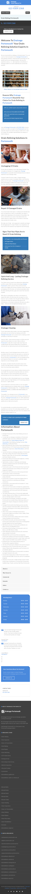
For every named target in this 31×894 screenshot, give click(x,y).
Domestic (5, 581)
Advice (4, 585)
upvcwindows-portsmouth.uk (8, 850)
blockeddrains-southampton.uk (9, 872)
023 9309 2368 (9, 23)
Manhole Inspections (7, 765)
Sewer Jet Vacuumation (7, 809)
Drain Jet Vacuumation (7, 743)
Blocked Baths (5, 787)
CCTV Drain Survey (6, 755)
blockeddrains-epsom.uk (7, 878)
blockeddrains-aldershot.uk (8, 856)
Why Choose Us (7, 573)
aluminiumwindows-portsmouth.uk (10, 843)
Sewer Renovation (19, 448)
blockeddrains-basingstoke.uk (9, 862)
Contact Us (23, 422)
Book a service (5, 12)
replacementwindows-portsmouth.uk (10, 853)
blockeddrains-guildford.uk (8, 774)
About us (5, 568)
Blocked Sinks (5, 796)
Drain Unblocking (5, 752)
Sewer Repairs (5, 815)
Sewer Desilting (5, 802)
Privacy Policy (13, 888)
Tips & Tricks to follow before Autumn (15, 89)
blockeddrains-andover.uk (8, 859)
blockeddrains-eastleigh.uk (8, 865)
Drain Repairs (25, 455)
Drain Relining (5, 746)
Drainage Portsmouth (12, 711)
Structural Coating (6, 768)
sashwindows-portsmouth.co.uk (9, 837)
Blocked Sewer (5, 793)
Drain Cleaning (5, 736)
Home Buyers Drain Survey (8, 762)
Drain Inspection (5, 740)
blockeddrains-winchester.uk (8, 875)
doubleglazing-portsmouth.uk (9, 846)
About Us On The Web (21, 888)
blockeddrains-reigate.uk (7, 828)
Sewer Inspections (6, 806)
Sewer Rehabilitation (6, 821)
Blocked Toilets (5, 799)
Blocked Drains (5, 790)
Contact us (5, 589)
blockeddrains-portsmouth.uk (9, 869)
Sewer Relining (15, 440)
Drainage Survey (5, 758)
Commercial (6, 577)
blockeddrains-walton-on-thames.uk (10, 777)
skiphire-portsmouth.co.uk (8, 840)
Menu (27, 12)
